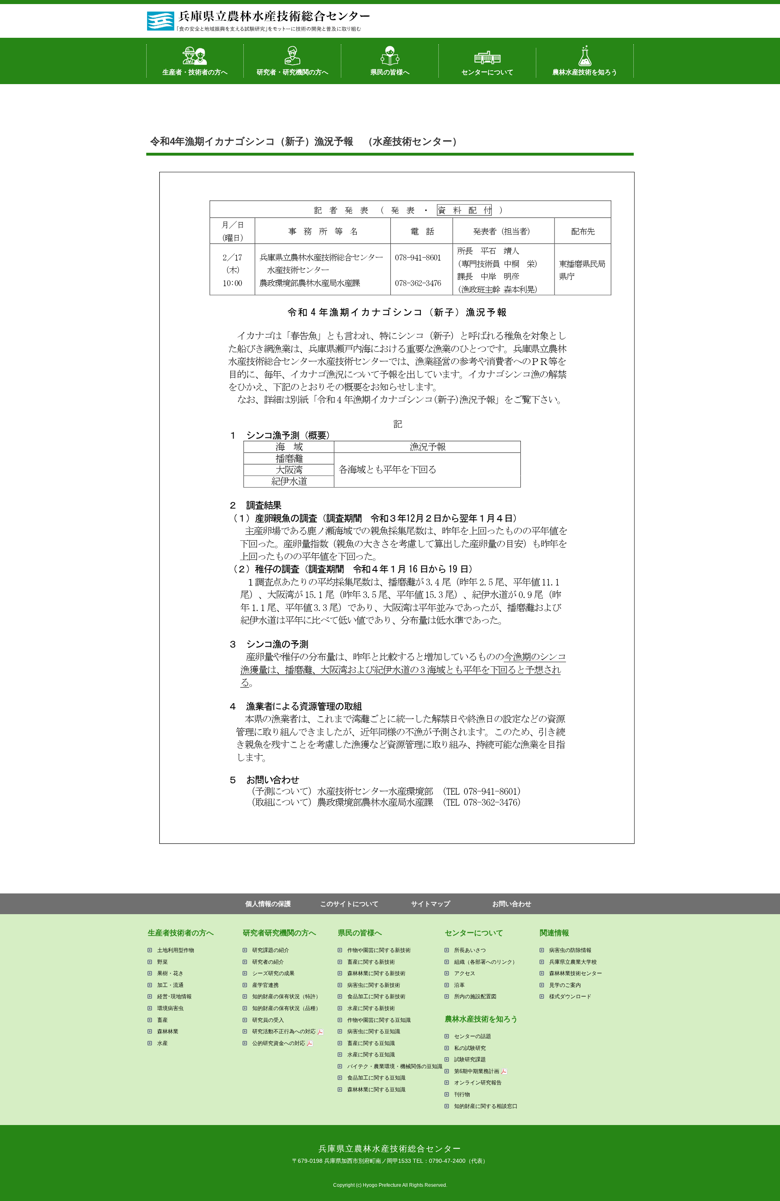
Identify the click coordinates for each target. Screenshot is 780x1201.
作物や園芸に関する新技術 (379, 950)
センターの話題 (472, 1036)
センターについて (488, 72)
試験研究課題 (470, 1059)
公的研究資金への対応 (278, 1043)
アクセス (464, 973)
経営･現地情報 (174, 996)
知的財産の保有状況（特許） (286, 996)
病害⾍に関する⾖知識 (373, 1031)
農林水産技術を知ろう (585, 72)
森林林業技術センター (575, 973)
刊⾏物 (462, 1094)
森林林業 (167, 1031)
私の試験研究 (470, 1048)
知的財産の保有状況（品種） (286, 1008)
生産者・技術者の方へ (195, 72)
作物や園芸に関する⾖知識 (379, 1020)
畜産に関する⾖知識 (371, 1043)
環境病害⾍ (170, 1008)
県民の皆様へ (390, 72)
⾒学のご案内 (565, 985)
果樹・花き (170, 973)
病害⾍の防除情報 (570, 950)
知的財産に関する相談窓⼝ (486, 1106)
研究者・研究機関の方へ (292, 72)
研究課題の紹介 (270, 950)
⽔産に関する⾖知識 (371, 1054)
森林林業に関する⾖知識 (376, 1089)
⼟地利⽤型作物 (175, 950)
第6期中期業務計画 (476, 1071)
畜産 (162, 1020)
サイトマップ (430, 903)
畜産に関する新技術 (371, 962)
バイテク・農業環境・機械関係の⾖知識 (394, 1066)
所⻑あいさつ (470, 950)
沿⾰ (459, 985)
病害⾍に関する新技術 (373, 985)
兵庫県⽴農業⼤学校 (573, 962)
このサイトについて (349, 903)
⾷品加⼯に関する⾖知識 (376, 1078)
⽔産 (162, 1043)
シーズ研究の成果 (273, 973)
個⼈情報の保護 (268, 903)
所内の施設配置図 (475, 996)
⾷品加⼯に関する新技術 (376, 996)
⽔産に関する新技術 (371, 1008)
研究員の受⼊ (268, 1020)
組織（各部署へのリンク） (486, 962)
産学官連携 (265, 985)
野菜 (162, 962)
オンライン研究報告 (478, 1083)
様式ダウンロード (570, 996)
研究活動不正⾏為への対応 (284, 1031)
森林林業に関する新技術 (376, 973)
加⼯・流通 (170, 985)
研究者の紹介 (268, 962)
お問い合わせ (511, 903)
